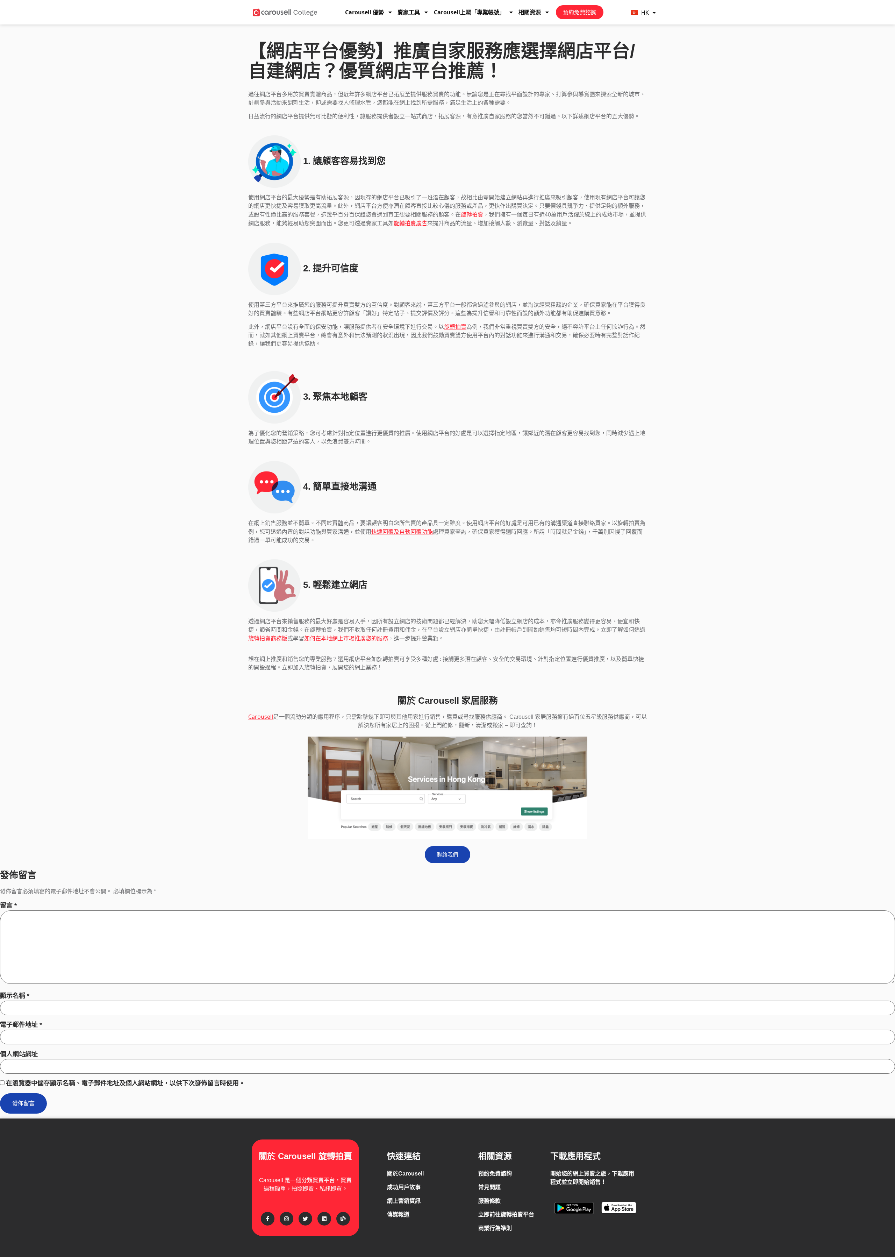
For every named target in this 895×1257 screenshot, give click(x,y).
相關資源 (529, 12)
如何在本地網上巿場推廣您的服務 (346, 638)
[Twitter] (305, 1219)
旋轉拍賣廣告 (410, 223)
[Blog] (343, 1219)
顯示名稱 (14, 995)
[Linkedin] (324, 1219)
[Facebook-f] (267, 1219)
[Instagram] (286, 1219)
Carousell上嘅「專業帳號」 (469, 12)
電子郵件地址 (21, 1024)
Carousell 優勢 (364, 12)
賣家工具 (409, 12)
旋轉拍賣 (472, 214)
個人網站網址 (19, 1054)
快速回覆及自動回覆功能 (402, 531)
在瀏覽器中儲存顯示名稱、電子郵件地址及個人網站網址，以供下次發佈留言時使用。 (125, 1083)
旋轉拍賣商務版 (267, 638)
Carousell (260, 716)
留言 (8, 905)
